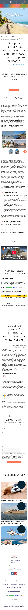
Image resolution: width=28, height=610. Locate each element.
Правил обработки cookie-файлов (9, 458)
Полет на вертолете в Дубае (11, 545)
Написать (13, 562)
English (11, 599)
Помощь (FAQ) (13, 580)
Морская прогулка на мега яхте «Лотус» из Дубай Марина (13, 522)
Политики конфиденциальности (15, 457)
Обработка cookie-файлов (14, 591)
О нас (6, 580)
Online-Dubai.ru (14, 557)
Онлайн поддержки (19, 424)
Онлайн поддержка (15, 560)
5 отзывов (20, 65)
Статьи (21, 580)
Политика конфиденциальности (14, 587)
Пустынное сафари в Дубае (11, 500)
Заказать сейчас (14, 90)
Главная (11, 3)
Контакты (5, 584)
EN (24, 9)
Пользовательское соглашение (17, 584)
